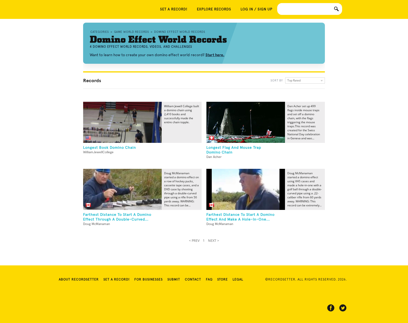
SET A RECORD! (173, 9)
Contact (193, 279)
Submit (173, 279)
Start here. (214, 55)
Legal (238, 279)
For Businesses (148, 279)
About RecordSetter (79, 279)
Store (222, 279)
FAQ (209, 279)
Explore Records (214, 9)
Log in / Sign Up (256, 9)
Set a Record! (116, 279)
